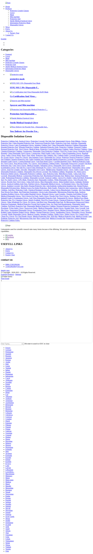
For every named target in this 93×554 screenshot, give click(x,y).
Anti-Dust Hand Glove (44, 161)
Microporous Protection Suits (68, 192)
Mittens (32, 212)
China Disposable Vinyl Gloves (19, 153)
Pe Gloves (31, 202)
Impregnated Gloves (63, 141)
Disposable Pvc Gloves (52, 157)
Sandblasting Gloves (63, 212)
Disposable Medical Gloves (50, 184)
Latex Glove (84, 210)
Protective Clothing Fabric (10, 220)
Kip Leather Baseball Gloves (30, 194)
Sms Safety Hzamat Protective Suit (33, 186)
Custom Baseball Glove (26, 161)
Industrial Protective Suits (49, 147)
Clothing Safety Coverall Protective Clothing (73, 155)
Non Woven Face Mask (9, 192)
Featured (8, 54)
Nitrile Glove (59, 214)
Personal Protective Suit (9, 149)
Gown (12, 13)
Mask (12, 15)
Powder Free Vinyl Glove (16, 182)
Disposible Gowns (78, 212)
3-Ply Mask (22, 180)
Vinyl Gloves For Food (30, 196)
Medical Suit (69, 176)
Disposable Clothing (46, 180)
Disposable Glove (78, 168)
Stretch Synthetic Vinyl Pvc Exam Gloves (43, 200)
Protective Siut (6, 200)
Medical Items (34, 149)
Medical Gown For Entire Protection (34, 188)
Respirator (69, 172)
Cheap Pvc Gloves (7, 216)
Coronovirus (35, 153)
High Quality (52, 188)
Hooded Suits (69, 208)
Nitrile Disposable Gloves (17, 214)
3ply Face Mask (84, 190)
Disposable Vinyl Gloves (62, 166)
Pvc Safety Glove (11, 180)
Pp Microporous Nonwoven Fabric (76, 202)
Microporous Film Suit (28, 218)
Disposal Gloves (48, 194)
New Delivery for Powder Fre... (24, 131)
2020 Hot (54, 216)
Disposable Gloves (16, 25)
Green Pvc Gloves (21, 157)
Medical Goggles (33, 214)
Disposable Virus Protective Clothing (46, 151)
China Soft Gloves (33, 182)
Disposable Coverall (37, 178)
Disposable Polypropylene (10, 188)
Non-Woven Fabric (21, 163)
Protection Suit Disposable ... (23, 114)
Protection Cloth (21, 190)
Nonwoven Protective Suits (45, 143)
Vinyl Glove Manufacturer (61, 168)
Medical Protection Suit (41, 216)
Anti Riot (11, 190)
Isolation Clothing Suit (43, 145)
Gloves (83, 141)
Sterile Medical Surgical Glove (21, 21)
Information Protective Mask (20, 23)
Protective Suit (15, 19)
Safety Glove (44, 196)
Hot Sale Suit (50, 141)
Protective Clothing (66, 147)
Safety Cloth (78, 170)
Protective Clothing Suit (9, 141)
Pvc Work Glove (80, 172)
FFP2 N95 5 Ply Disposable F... (24, 87)
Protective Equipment (8, 204)
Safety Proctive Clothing (78, 149)
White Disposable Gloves (63, 180)
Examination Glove (40, 210)
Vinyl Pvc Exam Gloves (68, 151)
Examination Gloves (82, 159)
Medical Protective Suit (66, 216)
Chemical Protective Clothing (69, 200)
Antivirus (74, 143)
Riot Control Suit (43, 218)
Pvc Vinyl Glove (7, 163)
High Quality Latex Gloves (51, 153)
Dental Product (82, 186)
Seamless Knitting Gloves (10, 194)
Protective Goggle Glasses (19, 11)
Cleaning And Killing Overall (76, 194)
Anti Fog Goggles (13, 170)
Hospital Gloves (53, 210)
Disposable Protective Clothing (31, 174)
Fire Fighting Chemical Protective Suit (14, 159)
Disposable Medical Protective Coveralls (59, 159)
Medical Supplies (33, 166)
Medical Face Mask (81, 198)
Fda (55, 155)
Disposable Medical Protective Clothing (41, 206)
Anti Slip (24, 170)
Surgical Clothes (51, 178)
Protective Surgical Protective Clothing (76, 157)
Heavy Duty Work (28, 155)
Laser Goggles (60, 194)
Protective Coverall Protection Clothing (54, 149)
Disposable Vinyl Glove (36, 170)
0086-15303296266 (12, 264)
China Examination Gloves (71, 153)
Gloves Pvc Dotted (64, 178)
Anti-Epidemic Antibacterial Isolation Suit (61, 186)
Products (8, 9)
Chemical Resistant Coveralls (38, 190)
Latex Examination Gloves (24, 145)
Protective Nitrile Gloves (10, 174)
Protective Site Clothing (44, 155)
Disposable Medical (15, 176)
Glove (71, 170)
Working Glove (75, 196)
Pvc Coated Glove (82, 214)
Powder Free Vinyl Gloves (59, 196)
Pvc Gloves (33, 163)
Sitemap (18, 274)
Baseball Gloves (62, 170)
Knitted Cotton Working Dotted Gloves (15, 212)
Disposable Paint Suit (55, 202)
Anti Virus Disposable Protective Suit (42, 198)
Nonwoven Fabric (30, 208)
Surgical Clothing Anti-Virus (17, 184)
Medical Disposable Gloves (11, 196)
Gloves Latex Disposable (48, 192)
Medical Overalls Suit (57, 218)
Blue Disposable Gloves (49, 182)
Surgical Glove (24, 141)
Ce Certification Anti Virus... (23, 96)
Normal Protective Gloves (45, 212)
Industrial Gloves (46, 166)
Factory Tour (14, 33)
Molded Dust (50, 170)
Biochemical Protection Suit (54, 176)
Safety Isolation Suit (36, 159)
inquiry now (5, 270)
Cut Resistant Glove (68, 184)
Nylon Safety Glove (16, 208)
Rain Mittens (75, 141)
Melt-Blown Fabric (65, 174)
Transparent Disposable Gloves (21, 210)
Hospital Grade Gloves (9, 161)
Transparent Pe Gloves (65, 198)
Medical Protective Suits (81, 161)
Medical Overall (81, 216)
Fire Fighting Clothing (57, 172)
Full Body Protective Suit (17, 206)
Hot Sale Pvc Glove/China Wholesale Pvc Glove (33, 168)
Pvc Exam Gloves (7, 157)
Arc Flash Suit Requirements (61, 204)
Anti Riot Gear (41, 202)
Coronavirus (27, 151)
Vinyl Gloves (23, 149)
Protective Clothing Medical (76, 218)
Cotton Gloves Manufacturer (60, 190)
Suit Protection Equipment (28, 192)
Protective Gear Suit (62, 143)
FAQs (7, 29)
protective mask (17, 79)
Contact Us (9, 35)
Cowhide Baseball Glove (62, 161)
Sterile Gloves (58, 208)
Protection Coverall (37, 141)
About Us (8, 31)
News (7, 27)
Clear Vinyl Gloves (19, 166)
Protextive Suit (6, 143)
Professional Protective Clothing (17, 178)
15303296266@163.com (14, 267)
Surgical (82, 192)
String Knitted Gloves (66, 182)
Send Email (5, 278)
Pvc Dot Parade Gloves (23, 216)
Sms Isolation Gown (36, 157)
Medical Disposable (45, 208)
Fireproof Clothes (80, 147)
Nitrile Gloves (70, 214)
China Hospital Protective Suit (23, 143)
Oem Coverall (80, 208)
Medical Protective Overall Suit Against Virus (33, 204)
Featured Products (7, 274)
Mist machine (15, 17)
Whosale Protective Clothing (29, 147)
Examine (74, 190)
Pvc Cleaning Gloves (19, 200)
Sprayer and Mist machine (22, 105)
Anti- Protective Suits (50, 174)
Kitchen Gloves (34, 184)
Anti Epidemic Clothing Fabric (49, 163)
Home (7, 7)
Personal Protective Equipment (67, 206)
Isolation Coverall (13, 186)
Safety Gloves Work (13, 155)
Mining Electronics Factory (70, 210)
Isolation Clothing (46, 214)
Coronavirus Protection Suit (33, 176)
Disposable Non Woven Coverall (36, 172)
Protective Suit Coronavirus (68, 188)
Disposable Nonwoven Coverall (72, 163)
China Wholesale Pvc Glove (17, 202)
